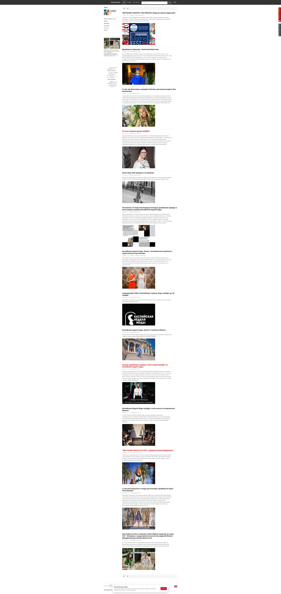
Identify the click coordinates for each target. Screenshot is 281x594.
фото (111, 81)
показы (112, 77)
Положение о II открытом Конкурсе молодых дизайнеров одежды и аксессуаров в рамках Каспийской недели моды (149, 209)
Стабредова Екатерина (113, 11)
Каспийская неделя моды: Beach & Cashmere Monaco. (144, 330)
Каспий (110, 83)
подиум (114, 83)
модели (109, 85)
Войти (175, 2)
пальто (107, 75)
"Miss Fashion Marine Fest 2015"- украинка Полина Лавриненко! (147, 450)
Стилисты (106, 27)
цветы (116, 76)
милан (115, 73)
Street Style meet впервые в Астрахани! (138, 173)
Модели (106, 21)
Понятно (164, 588)
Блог (124, 2)
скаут (108, 77)
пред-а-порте (111, 70)
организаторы (113, 67)
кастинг (111, 75)
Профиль (129, 2)
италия (111, 73)
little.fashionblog (115, 2)
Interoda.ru (136, 2)
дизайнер (110, 69)
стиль (114, 69)
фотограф (113, 85)
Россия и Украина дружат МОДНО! (136, 131)
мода (108, 74)
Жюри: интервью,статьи (110, 18)
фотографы (111, 79)
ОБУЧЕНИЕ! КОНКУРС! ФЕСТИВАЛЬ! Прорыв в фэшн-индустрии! (148, 13)
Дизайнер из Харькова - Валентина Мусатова (140, 49)
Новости (106, 30)
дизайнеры (112, 86)
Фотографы (106, 25)
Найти (169, 2)
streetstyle (116, 81)
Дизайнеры (106, 23)
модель (116, 72)
